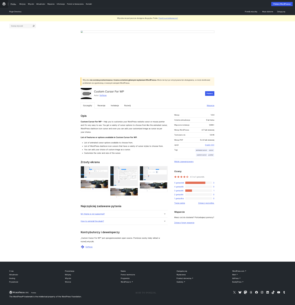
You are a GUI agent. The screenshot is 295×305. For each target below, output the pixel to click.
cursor (211, 150)
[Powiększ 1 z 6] (105, 169)
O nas (11, 271)
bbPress (236, 278)
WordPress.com (239, 271)
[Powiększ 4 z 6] (135, 191)
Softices (103, 95)
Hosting (12, 278)
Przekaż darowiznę (185, 278)
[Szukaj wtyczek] (33, 26)
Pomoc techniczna (128, 275)
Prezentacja (69, 271)
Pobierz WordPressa (282, 4)
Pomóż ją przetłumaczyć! (168, 18)
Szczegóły (87, 105)
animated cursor (201, 150)
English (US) (209, 145)
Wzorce (68, 282)
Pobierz (210, 93)
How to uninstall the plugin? (92, 221)
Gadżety (181, 282)
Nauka (123, 271)
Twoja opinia (179, 203)
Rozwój (127, 105)
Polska (33, 293)
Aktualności (13, 275)
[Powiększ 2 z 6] (105, 183)
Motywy (68, 275)
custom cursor (202, 155)
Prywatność (13, 282)
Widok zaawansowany (184, 161)
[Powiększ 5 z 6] (164, 169)
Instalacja (115, 105)
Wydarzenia (181, 275)
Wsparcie (210, 105)
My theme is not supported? (93, 214)
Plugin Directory (15, 12)
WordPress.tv (127, 282)
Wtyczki (68, 278)
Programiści (125, 278)
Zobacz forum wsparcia (184, 223)
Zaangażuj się (182, 271)
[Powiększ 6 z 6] (164, 185)
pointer (210, 155)
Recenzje (101, 105)
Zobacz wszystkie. (206, 203)
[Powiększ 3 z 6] (135, 169)
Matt (235, 275)
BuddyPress (237, 282)
